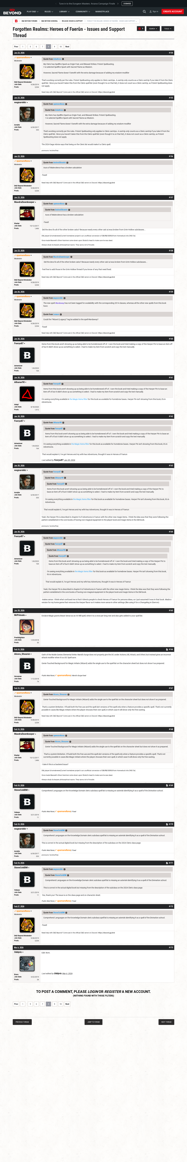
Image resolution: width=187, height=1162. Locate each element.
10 (61, 47)
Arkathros (57, 59)
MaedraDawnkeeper (61, 257)
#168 (171, 729)
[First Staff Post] (141, 28)
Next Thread (166, 1022)
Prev (16, 47)
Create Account (172, 11)
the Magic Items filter (78, 399)
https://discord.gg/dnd (106, 92)
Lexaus (56, 314)
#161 (171, 377)
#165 (171, 610)
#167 (171, 688)
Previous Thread (22, 1022)
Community (82, 11)
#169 (171, 785)
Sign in (155, 11)
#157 (171, 197)
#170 (171, 824)
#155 (171, 98)
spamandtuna (58, 104)
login (93, 992)
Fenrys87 (57, 384)
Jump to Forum (93, 1022)
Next (67, 47)
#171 (171, 863)
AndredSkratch (59, 162)
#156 (171, 156)
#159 (171, 292)
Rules (48, 11)
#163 (171, 465)
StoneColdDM (59, 830)
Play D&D (31, 11)
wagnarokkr (58, 298)
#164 (171, 532)
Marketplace (102, 11)
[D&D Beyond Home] (12, 11)
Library (63, 11)
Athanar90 (57, 422)
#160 (171, 339)
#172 (171, 906)
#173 (171, 947)
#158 (171, 251)
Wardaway (59, 303)
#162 (171, 416)
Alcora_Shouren (60, 694)
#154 (171, 53)
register (112, 992)
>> (63, 59)
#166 (171, 649)
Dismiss (127, 3)
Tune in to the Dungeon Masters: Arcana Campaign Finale (87, 3)
